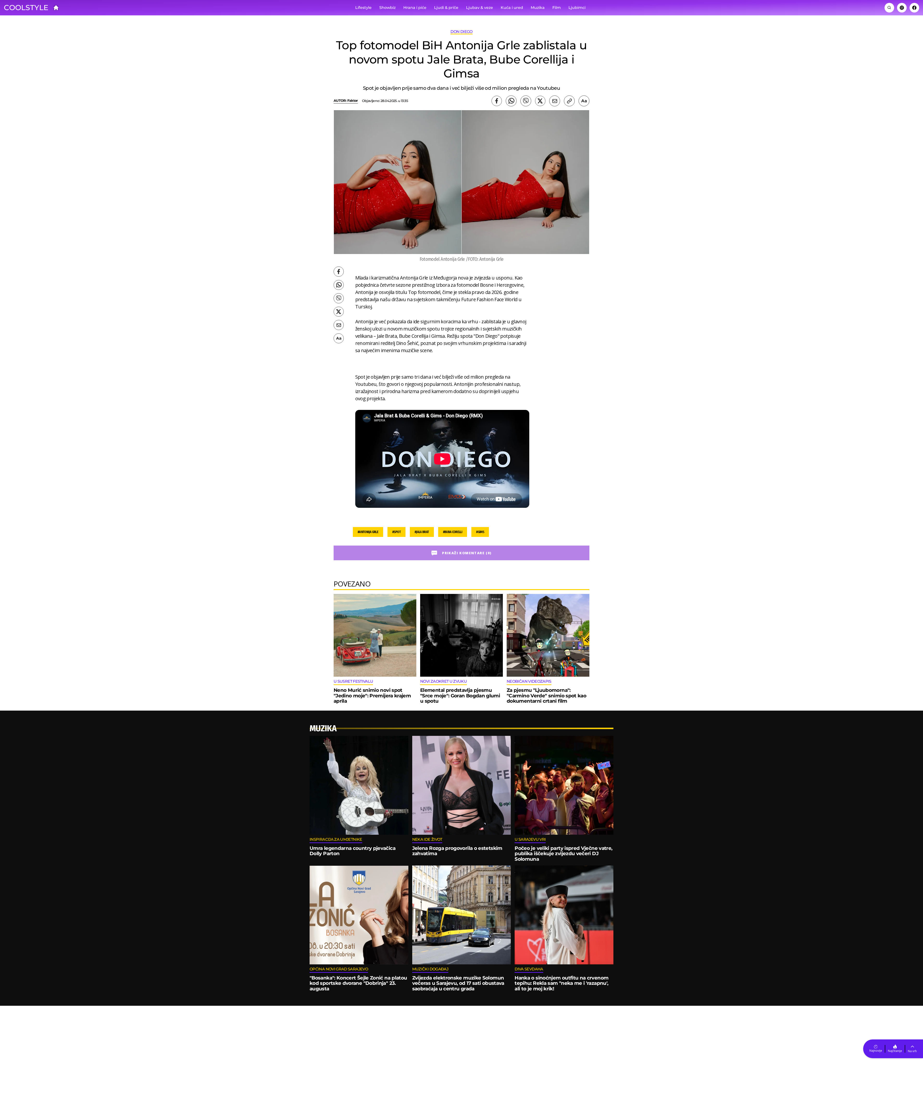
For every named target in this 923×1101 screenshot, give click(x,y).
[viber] (525, 100)
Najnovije (875, 1051)
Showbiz (387, 7)
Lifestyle (363, 7)
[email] (554, 100)
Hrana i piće (414, 7)
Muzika (538, 7)
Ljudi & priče (446, 7)
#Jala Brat (422, 532)
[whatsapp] (511, 100)
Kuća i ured (512, 7)
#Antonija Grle (368, 532)
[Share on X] (540, 101)
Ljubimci (577, 7)
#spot (396, 532)
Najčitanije (895, 1051)
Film (556, 7)
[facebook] (497, 101)
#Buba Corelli (452, 532)
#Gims (480, 532)
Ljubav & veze (479, 7)
